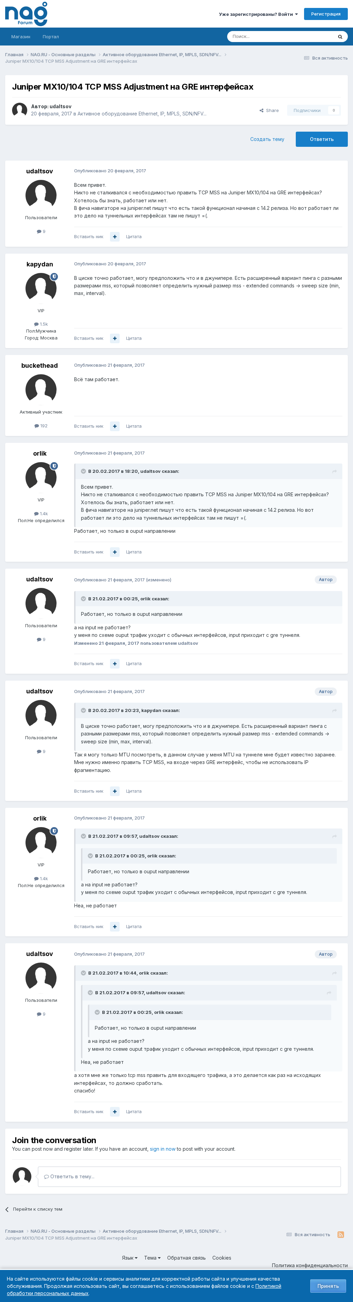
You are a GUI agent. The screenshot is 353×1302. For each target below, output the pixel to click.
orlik (40, 453)
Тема (151, 1258)
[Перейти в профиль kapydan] (41, 288)
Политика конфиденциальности (310, 1265)
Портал (51, 36)
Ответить (322, 139)
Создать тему (267, 139)
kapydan (40, 264)
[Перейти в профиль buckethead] (41, 389)
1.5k (43, 324)
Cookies (221, 1258)
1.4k (43, 513)
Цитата (134, 236)
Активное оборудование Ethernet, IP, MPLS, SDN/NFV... (142, 113)
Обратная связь (186, 1258)
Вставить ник (88, 236)
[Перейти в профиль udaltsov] (19, 110)
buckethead (39, 365)
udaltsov (60, 106)
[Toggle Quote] (84, 471)
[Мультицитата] (115, 237)
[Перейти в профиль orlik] (41, 477)
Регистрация (326, 14)
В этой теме (311, 36)
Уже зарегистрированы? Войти (257, 14)
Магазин (20, 36)
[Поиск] (340, 36)
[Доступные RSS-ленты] (341, 1235)
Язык (128, 1258)
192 (43, 425)
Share (271, 110)
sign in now (162, 1149)
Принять (328, 1286)
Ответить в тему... (71, 1176)
